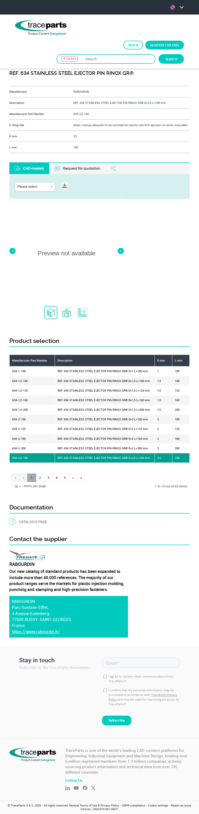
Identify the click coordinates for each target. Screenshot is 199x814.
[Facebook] (87, 788)
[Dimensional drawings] (82, 313)
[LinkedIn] (69, 788)
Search (171, 59)
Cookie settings (158, 805)
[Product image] (66, 313)
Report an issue (181, 805)
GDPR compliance (133, 805)
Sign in (133, 45)
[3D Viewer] (50, 313)
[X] (95, 788)
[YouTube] (78, 788)
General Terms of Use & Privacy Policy (94, 805)
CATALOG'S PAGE (33, 521)
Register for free (164, 45)
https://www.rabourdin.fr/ (36, 632)
